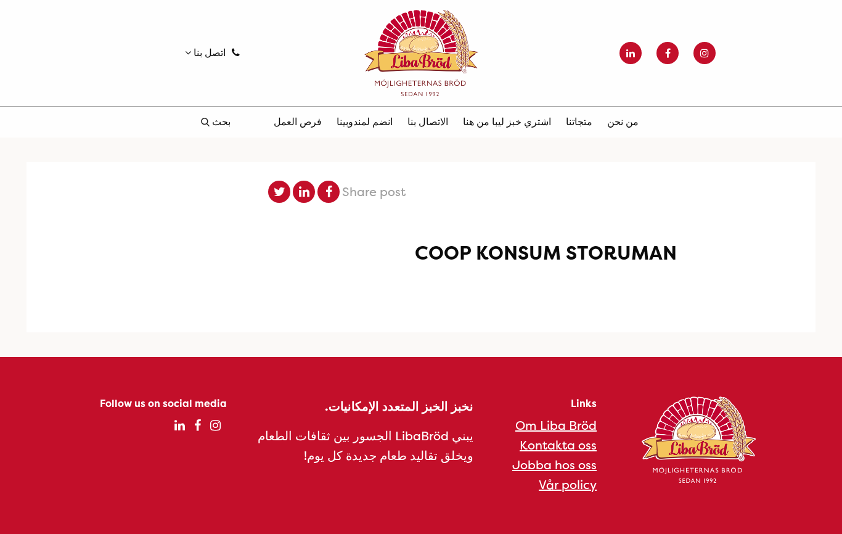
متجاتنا (579, 121)
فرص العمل (298, 121)
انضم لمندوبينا (365, 121)
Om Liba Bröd (556, 425)
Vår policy (568, 484)
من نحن (623, 121)
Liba (421, 53)
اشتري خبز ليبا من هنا (507, 121)
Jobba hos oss (554, 464)
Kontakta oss (558, 445)
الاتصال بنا (427, 121)
